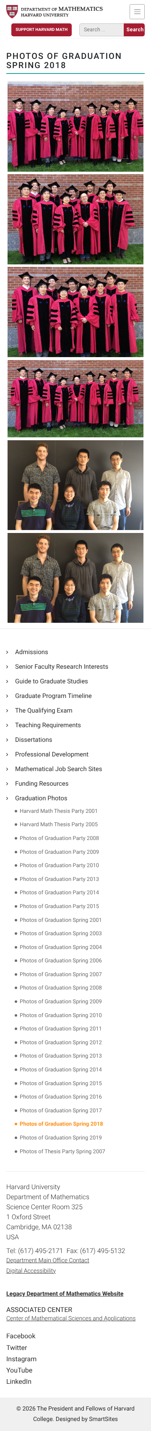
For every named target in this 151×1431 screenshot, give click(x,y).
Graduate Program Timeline (53, 696)
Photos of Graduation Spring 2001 (61, 920)
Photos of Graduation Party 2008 (59, 838)
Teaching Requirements (48, 725)
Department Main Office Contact (47, 1260)
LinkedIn (18, 1381)
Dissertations (33, 739)
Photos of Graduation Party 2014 (59, 893)
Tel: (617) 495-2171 (34, 1251)
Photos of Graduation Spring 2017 (61, 1111)
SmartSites (103, 1419)
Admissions (31, 652)
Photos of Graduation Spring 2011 (61, 1029)
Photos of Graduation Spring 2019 (61, 1138)
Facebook (20, 1336)
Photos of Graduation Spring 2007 (61, 975)
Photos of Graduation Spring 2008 (61, 988)
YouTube (19, 1370)
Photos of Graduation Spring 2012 (61, 1043)
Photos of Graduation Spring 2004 (61, 947)
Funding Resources (41, 783)
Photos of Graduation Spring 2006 (61, 961)
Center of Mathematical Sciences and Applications (70, 1318)
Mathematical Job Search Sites (58, 769)
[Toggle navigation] (137, 11)
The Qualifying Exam (44, 710)
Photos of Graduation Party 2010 (59, 866)
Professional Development (52, 754)
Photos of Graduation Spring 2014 (61, 1070)
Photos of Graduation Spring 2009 (61, 1002)
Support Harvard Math (42, 30)
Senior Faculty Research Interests (61, 666)
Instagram (21, 1359)
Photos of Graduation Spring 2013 (61, 1056)
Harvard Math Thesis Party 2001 (59, 811)
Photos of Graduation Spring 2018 (61, 1124)
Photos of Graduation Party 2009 (59, 852)
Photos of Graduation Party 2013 (59, 879)
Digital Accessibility (31, 1271)
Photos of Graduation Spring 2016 (61, 1097)
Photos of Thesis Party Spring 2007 (62, 1152)
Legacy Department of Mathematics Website (64, 1294)
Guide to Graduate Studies (51, 681)
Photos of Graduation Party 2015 (59, 906)
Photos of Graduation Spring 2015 (61, 1084)
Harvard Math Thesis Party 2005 (59, 825)
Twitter (16, 1348)
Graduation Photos (41, 798)
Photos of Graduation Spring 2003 (61, 934)
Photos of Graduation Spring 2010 (61, 1015)
